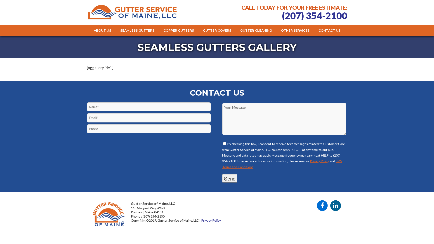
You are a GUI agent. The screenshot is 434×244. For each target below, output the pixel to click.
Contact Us (329, 30)
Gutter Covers (217, 30)
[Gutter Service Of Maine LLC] (132, 17)
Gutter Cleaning (256, 30)
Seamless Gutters (137, 30)
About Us (102, 30)
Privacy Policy (319, 161)
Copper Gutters (178, 30)
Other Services (295, 30)
